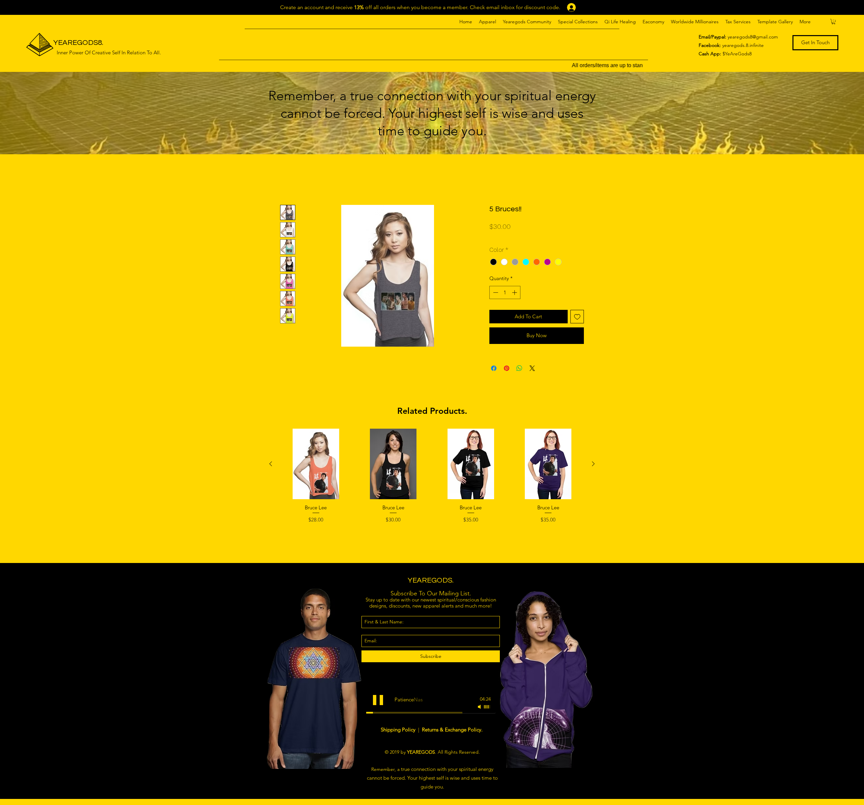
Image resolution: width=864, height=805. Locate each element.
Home (287, 180)
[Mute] (480, 706)
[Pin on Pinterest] (507, 368)
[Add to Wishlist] (577, 317)
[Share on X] (532, 368)
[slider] (487, 706)
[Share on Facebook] (494, 368)
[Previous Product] (271, 464)
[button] (488, 21)
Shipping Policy (399, 729)
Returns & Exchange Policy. (452, 729)
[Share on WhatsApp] (519, 368)
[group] (432, 493)
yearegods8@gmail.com (753, 37)
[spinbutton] (505, 292)
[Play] (378, 700)
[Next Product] (593, 464)
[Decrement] (495, 292)
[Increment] (515, 292)
